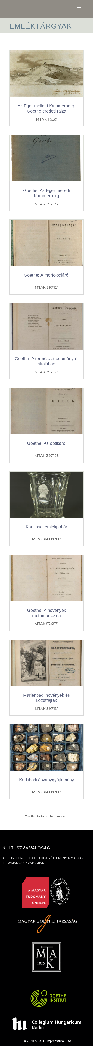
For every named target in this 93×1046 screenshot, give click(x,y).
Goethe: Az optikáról (46, 443)
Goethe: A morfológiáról (46, 275)
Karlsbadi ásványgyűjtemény (46, 779)
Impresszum (55, 1041)
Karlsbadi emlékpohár (46, 526)
